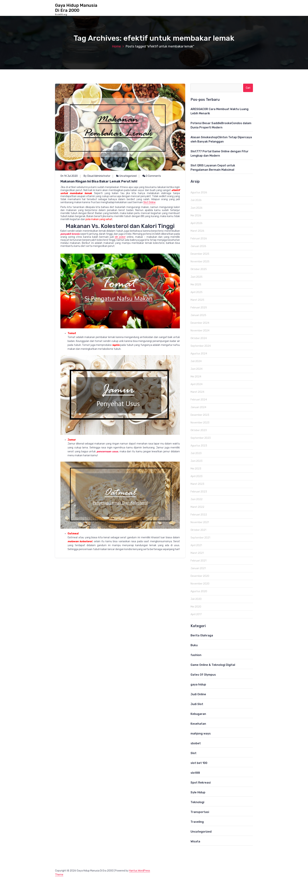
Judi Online (198, 694)
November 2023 (200, 422)
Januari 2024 (198, 407)
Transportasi (200, 812)
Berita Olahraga (202, 635)
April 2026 (196, 223)
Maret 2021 (197, 553)
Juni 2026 (196, 207)
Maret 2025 (197, 299)
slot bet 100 (199, 763)
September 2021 (200, 537)
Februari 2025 (199, 307)
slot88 (195, 772)
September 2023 (201, 437)
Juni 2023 (196, 460)
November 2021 (200, 522)
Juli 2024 (196, 361)
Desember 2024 (200, 322)
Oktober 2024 (199, 338)
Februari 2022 (199, 514)
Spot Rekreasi (201, 782)
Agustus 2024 (199, 353)
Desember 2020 (200, 576)
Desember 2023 (200, 414)
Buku (194, 645)
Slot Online (149, 202)
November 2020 (200, 583)
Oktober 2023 (199, 430)
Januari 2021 (198, 568)
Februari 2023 (199, 491)
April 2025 (196, 292)
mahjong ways (201, 733)
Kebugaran (198, 714)
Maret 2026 (197, 230)
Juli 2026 (196, 200)
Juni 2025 (196, 276)
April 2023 (196, 476)
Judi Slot (197, 704)
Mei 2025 (196, 284)
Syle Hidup (198, 792)
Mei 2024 (196, 376)
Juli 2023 (196, 453)
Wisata (195, 841)
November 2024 (200, 330)
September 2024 (201, 345)
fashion (196, 655)
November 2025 (200, 261)
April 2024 (196, 384)
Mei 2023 (196, 468)
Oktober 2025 (199, 269)
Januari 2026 (198, 246)
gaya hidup (198, 684)
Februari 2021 (198, 560)
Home (116, 46)
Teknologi (197, 802)
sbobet (196, 743)
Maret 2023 (197, 484)
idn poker (120, 236)
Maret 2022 (197, 507)
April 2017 (196, 614)
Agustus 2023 (199, 445)
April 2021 (196, 545)
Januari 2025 (198, 315)
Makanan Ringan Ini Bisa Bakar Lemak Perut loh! (98, 181)
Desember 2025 (200, 253)
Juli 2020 (196, 599)
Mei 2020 (196, 606)
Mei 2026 (196, 215)
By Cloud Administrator (97, 175)
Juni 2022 (196, 499)
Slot (193, 753)
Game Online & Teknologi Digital (213, 665)
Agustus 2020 (199, 591)
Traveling (197, 821)
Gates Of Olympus (203, 674)
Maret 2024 (197, 391)
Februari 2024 (199, 399)
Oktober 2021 (198, 530)
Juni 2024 (196, 368)
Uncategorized (128, 175)
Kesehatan (198, 723)
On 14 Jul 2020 (69, 175)
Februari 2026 (199, 238)
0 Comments (153, 175)
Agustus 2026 (199, 192)
